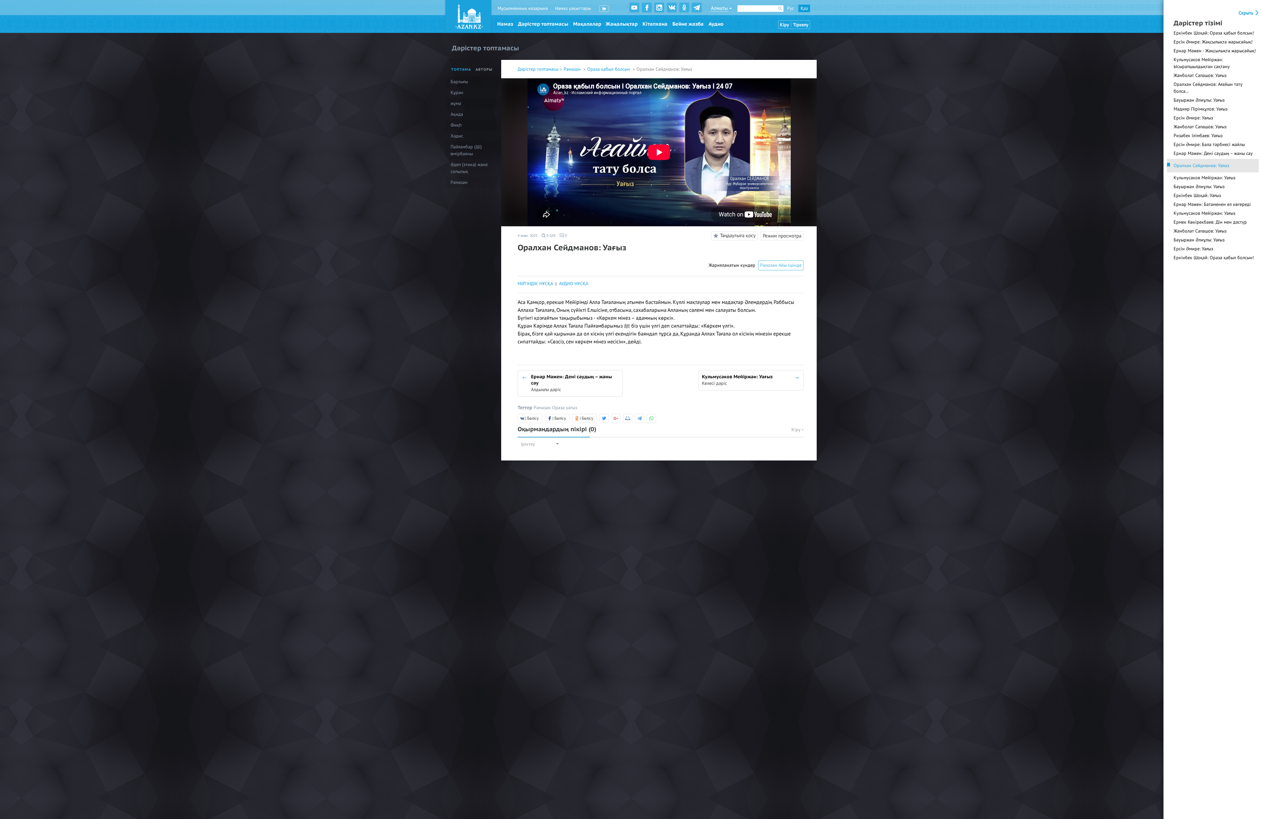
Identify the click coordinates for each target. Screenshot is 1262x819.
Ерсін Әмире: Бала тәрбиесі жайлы (1209, 144)
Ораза (559, 407)
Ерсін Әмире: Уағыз (1193, 118)
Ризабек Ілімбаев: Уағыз (1198, 135)
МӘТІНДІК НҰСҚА (535, 283)
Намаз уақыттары (573, 8)
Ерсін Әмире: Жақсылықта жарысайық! (1213, 42)
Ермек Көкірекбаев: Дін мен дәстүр (1210, 222)
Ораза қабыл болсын (609, 69)
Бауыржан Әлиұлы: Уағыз (1199, 100)
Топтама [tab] (461, 69)
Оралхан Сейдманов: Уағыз (1201, 165)
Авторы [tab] (484, 69)
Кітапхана (655, 24)
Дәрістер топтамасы (543, 24)
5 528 (550, 235)
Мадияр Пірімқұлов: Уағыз (1200, 109)
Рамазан (573, 69)
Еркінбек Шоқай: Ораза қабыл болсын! (1214, 33)
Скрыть (1247, 13)
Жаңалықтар (622, 24)
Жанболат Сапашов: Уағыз (1200, 75)
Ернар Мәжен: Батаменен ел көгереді (1212, 204)
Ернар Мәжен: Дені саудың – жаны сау (1213, 153)
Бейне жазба (688, 24)
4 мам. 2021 (528, 235)
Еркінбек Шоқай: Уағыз (1197, 195)
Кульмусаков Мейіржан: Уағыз (1204, 178)
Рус (790, 8)
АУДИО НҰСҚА (573, 283)
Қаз (804, 8)
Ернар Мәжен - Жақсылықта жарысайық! (1215, 51)
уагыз (571, 407)
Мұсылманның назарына (523, 8)
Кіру (784, 25)
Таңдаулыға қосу (738, 235)
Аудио (716, 24)
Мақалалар (587, 24)
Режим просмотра (782, 236)
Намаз (505, 24)
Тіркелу (800, 25)
